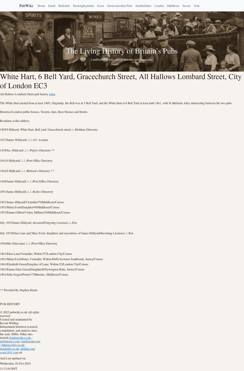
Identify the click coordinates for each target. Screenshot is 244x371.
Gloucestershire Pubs (119, 6)
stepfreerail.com (30, 341)
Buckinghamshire (83, 6)
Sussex (186, 6)
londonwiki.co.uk (20, 338)
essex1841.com (9, 352)
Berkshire (64, 6)
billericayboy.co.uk (13, 345)
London (159, 6)
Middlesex (173, 6)
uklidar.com (27, 349)
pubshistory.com (10, 341)
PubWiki (26, 5)
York (197, 6)
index (52, 94)
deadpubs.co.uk (9, 349)
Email (51, 6)
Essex (100, 6)
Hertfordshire (143, 6)
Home (41, 6)
